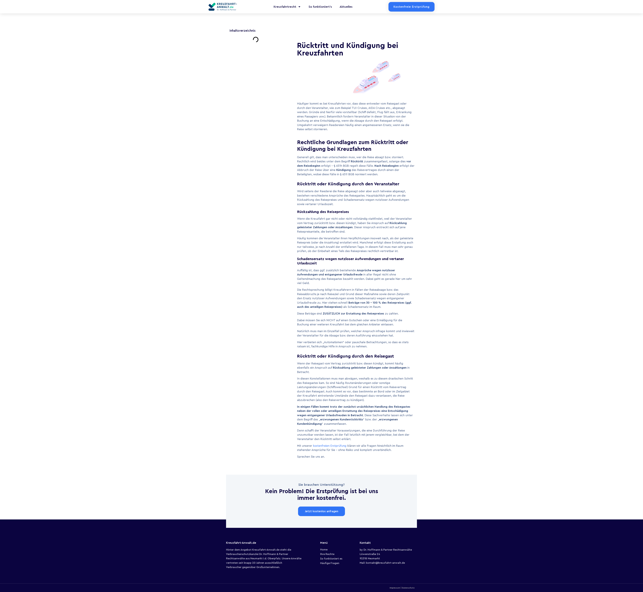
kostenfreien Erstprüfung (329, 445)
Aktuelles (346, 6)
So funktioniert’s (320, 6)
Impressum (395, 588)
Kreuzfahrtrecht (285, 6)
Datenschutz (408, 588)
